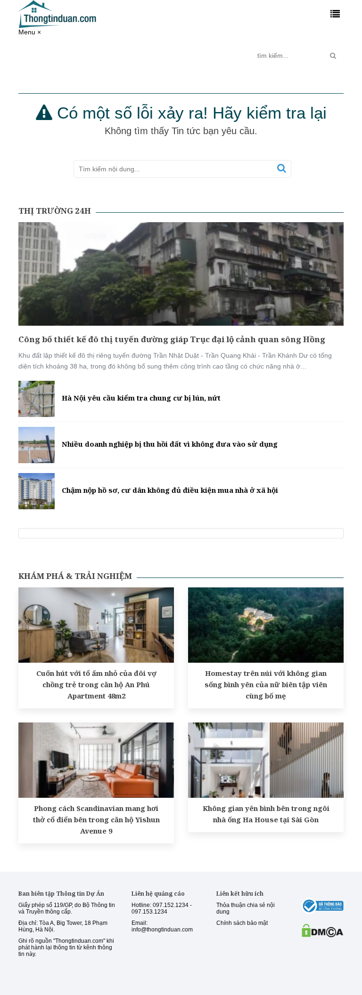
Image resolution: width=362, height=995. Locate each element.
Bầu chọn (229, 55)
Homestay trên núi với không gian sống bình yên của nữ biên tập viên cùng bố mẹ (266, 684)
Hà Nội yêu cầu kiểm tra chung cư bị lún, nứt (141, 397)
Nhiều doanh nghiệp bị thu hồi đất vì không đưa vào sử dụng (170, 444)
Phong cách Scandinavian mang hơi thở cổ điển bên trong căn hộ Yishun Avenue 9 (96, 819)
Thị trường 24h (49, 55)
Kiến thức (156, 51)
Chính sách (91, 55)
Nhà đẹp (193, 51)
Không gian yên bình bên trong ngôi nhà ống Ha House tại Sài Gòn (266, 813)
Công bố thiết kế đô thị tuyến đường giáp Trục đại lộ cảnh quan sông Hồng (171, 339)
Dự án (122, 51)
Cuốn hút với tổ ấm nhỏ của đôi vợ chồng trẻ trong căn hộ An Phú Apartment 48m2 (96, 684)
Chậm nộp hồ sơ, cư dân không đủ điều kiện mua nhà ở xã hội (170, 490)
